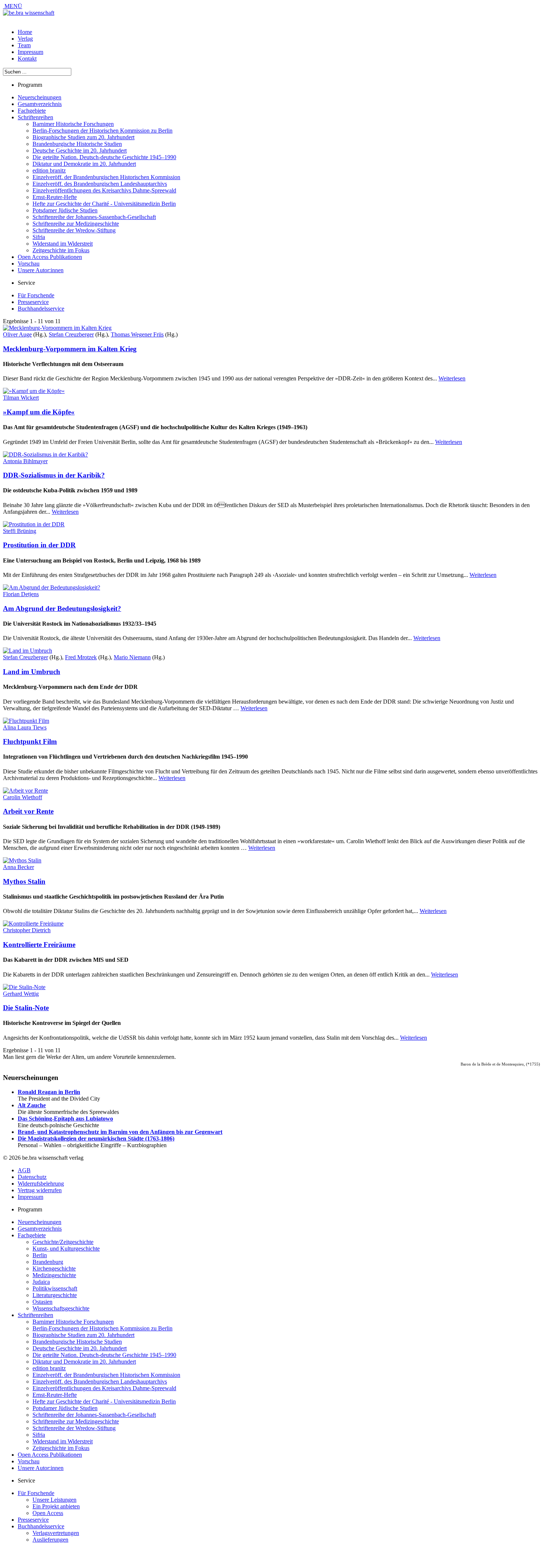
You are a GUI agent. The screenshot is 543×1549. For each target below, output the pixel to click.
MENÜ (12, 6)
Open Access (48, 1513)
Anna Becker (18, 867)
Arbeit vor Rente (28, 811)
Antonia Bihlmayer (25, 461)
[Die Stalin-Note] (24, 987)
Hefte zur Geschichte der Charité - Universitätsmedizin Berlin (104, 204)
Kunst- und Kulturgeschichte (66, 1248)
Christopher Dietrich (27, 930)
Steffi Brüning (19, 531)
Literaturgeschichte (55, 1295)
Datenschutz (32, 1177)
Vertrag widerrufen (40, 1190)
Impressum (30, 52)
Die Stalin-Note (26, 1008)
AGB (24, 1170)
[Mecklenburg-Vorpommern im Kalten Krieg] (57, 328)
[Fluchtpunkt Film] (26, 721)
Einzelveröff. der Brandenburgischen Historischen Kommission (106, 177)
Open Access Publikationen (50, 257)
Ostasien (42, 1302)
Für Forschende (36, 295)
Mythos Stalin (24, 881)
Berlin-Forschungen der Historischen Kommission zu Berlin (103, 130)
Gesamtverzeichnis (40, 104)
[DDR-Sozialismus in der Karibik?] (45, 454)
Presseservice (33, 302)
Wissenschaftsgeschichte (61, 1308)
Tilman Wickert (21, 397)
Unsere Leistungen (54, 1500)
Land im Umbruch (31, 672)
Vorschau (29, 263)
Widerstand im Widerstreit (63, 243)
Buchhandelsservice (41, 308)
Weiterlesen (451, 378)
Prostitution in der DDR (39, 545)
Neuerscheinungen (39, 97)
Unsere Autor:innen (41, 270)
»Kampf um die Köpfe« (39, 412)
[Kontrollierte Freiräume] (33, 923)
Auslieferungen (50, 1539)
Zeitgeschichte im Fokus (61, 250)
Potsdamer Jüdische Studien (65, 210)
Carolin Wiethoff (22, 797)
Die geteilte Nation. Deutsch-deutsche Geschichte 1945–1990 (104, 157)
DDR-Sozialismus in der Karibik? (54, 475)
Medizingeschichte (54, 1275)
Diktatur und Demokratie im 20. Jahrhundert (84, 164)
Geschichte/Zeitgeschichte (63, 1242)
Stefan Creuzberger (71, 334)
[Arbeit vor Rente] (25, 790)
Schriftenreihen (35, 117)
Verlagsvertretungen (56, 1533)
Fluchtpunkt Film (30, 741)
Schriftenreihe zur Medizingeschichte (76, 223)
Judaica (41, 1282)
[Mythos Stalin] (22, 860)
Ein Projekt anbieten (56, 1506)
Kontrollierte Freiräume (39, 944)
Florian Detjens (21, 594)
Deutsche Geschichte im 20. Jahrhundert (80, 150)
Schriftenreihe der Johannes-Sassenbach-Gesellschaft (94, 217)
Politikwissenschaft (55, 1288)
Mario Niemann (132, 657)
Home (25, 32)
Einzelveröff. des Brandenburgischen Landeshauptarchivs (100, 184)
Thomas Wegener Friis (137, 334)
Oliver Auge (17, 334)
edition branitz (49, 170)
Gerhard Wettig (21, 994)
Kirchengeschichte (54, 1268)
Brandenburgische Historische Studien (77, 144)
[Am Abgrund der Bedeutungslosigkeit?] (51, 587)
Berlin (40, 1255)
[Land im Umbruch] (27, 650)
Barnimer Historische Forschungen (73, 124)
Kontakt (27, 58)
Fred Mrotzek (81, 657)
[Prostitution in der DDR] (34, 524)
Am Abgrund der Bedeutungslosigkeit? (62, 608)
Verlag (25, 38)
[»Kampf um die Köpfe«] (34, 391)
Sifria (39, 237)
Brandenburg (48, 1262)
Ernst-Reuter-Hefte (55, 197)
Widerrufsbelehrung (41, 1183)
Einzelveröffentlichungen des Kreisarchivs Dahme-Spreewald (104, 190)
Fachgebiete (32, 110)
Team (24, 45)
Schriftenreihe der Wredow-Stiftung (74, 230)
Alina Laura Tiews (25, 727)
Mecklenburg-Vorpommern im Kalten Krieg (70, 349)
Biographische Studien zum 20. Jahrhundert (83, 137)
